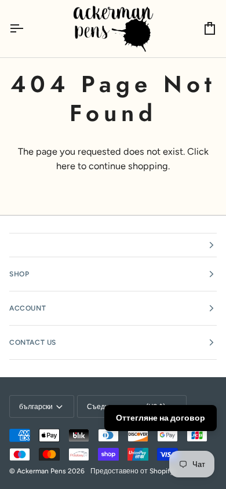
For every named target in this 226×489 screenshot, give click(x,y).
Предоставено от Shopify (132, 471)
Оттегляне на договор (160, 418)
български (36, 407)
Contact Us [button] (32, 342)
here (65, 165)
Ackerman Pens (41, 471)
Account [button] (27, 308)
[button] (113, 245)
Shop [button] (19, 274)
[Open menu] (26, 28)
